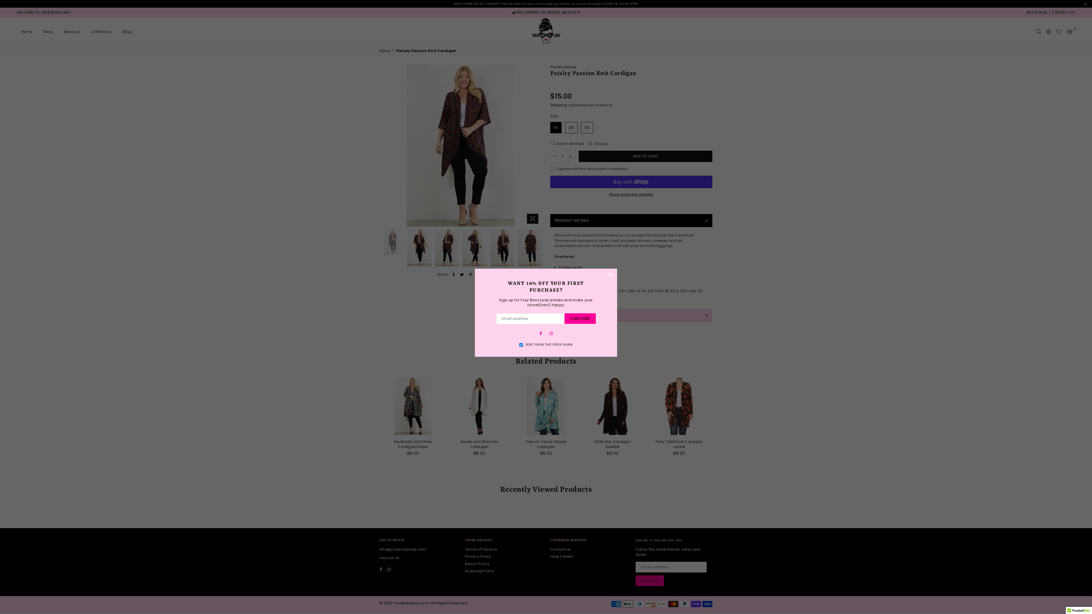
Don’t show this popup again (549, 345)
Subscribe (580, 318)
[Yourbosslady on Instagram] (551, 333)
